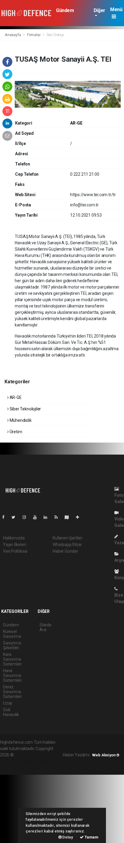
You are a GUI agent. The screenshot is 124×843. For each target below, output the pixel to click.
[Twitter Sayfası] (15, 517)
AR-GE (76, 123)
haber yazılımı (27, 754)
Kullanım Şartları (67, 538)
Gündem (65, 10)
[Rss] (58, 517)
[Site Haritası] (69, 517)
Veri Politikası (15, 551)
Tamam (91, 837)
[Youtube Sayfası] (37, 517)
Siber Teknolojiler (25, 408)
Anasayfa (13, 34)
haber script (25, 767)
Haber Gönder (65, 551)
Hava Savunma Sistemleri (12, 675)
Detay (67, 837)
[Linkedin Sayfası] (48, 517)
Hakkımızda (14, 538)
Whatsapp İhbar (67, 544)
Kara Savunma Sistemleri (12, 659)
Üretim (15, 431)
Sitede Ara (45, 627)
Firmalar (33, 34)
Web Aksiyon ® (105, 755)
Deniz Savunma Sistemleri (12, 691)
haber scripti (23, 761)
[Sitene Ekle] (80, 517)
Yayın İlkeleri (14, 544)
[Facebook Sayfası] (5, 517)
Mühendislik (20, 420)
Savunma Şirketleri (12, 645)
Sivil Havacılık (11, 712)
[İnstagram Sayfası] (27, 517)
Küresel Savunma (12, 634)
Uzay (7, 703)
